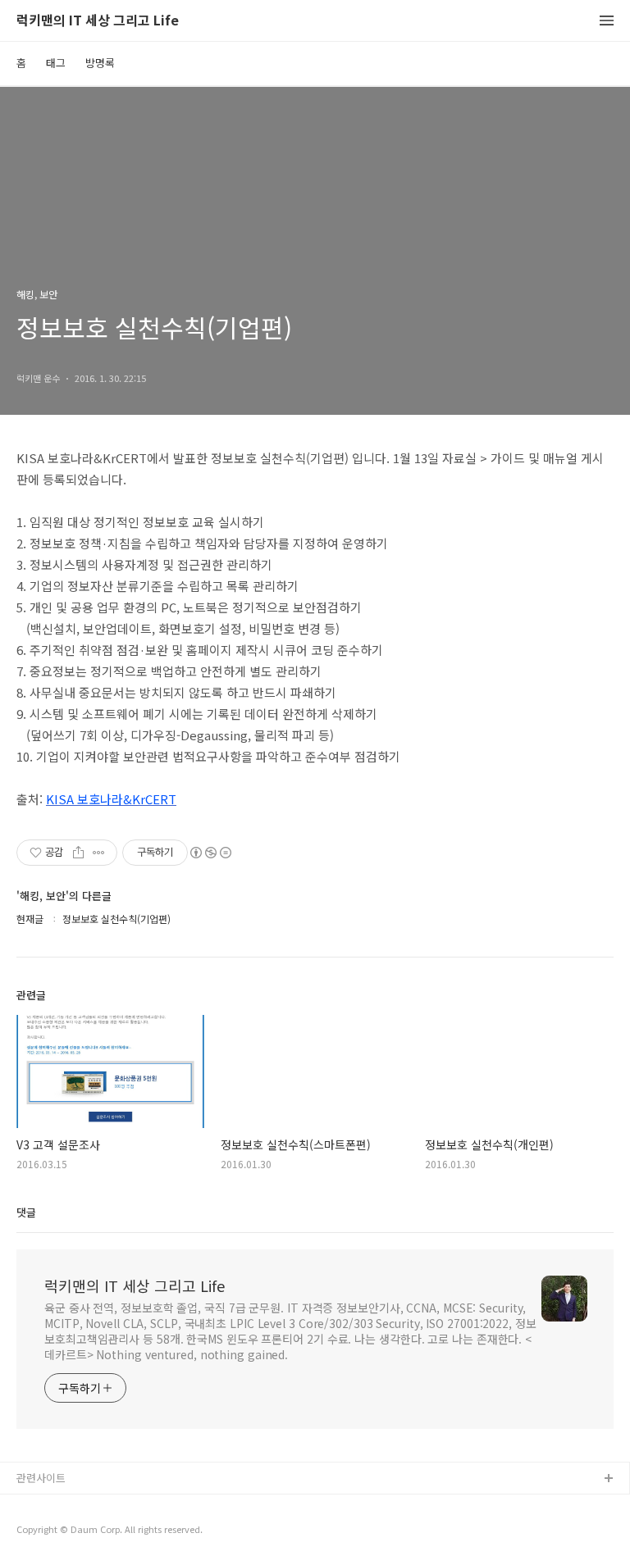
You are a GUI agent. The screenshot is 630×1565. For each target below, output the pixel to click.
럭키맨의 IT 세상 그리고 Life (97, 21)
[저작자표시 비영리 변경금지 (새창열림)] (210, 852)
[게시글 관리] (99, 852)
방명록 (100, 63)
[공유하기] (78, 852)
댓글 (26, 1212)
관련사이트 (41, 1477)
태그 (56, 63)
